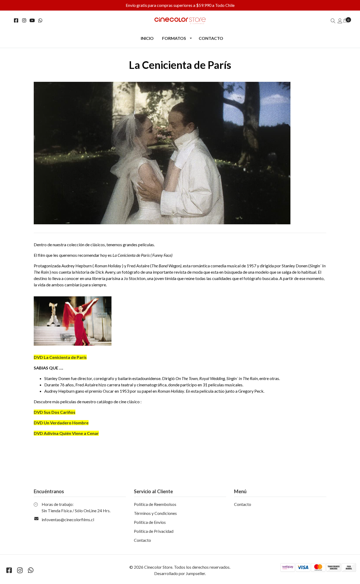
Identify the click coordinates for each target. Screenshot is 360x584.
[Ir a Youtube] (32, 20)
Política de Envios (150, 522)
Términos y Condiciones (155, 513)
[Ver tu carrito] (345, 20)
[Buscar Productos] (333, 20)
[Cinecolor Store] (180, 21)
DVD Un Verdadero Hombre (61, 422)
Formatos (174, 38)
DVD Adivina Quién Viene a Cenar (66, 433)
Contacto (211, 38)
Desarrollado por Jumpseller (179, 573)
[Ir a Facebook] (16, 20)
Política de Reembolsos (155, 504)
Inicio (147, 38)
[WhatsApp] (40, 20)
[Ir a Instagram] (24, 20)
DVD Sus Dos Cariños (54, 412)
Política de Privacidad (153, 531)
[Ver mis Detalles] (340, 20)
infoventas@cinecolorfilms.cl (68, 519)
